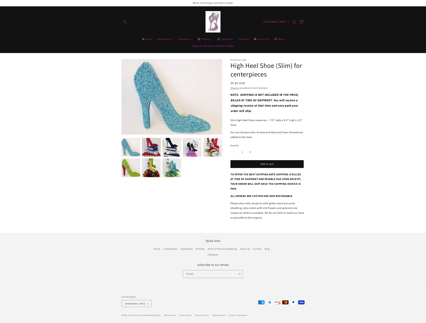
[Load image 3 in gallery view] (171, 147)
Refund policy (170, 315)
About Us (245, 248)
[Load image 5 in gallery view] (212, 147)
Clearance (213, 254)
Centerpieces (170, 248)
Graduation (186, 248)
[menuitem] (147, 39)
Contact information (238, 315)
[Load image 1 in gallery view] (130, 147)
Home (157, 248)
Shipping (234, 88)
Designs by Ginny (135, 315)
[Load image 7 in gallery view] (151, 167)
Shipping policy (219, 315)
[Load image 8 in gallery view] (171, 167)
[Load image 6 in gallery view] (130, 167)
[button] (125, 21)
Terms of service (202, 315)
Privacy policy (185, 315)
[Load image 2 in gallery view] (151, 147)
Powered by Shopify (152, 315)
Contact (257, 248)
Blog (267, 248)
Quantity (234, 145)
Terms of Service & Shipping (222, 248)
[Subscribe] (239, 274)
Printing (200, 248)
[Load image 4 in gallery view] (192, 147)
